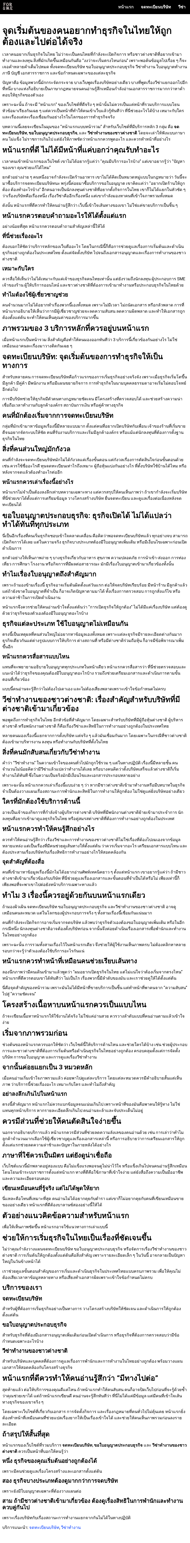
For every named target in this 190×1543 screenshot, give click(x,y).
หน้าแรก (126, 6)
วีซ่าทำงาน (71, 1527)
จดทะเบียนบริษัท (156, 6)
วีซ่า (182, 6)
